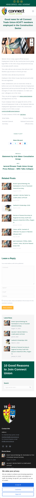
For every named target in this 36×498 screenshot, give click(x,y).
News (4, 39)
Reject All (18, 494)
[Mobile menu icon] (33, 11)
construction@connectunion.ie (11, 111)
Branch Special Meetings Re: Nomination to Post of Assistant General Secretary (22, 186)
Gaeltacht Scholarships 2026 (21, 205)
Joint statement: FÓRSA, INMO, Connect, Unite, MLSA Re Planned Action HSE (23, 243)
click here (23, 114)
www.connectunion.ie (26, 96)
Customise (18, 489)
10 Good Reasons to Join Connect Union (16, 369)
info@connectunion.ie (8, 441)
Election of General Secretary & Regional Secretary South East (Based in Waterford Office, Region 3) (23, 218)
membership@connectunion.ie (10, 437)
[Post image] (6, 186)
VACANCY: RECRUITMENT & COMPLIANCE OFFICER (21, 196)
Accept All (18, 485)
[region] (18, 483)
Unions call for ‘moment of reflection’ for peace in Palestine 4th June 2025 (23, 231)
